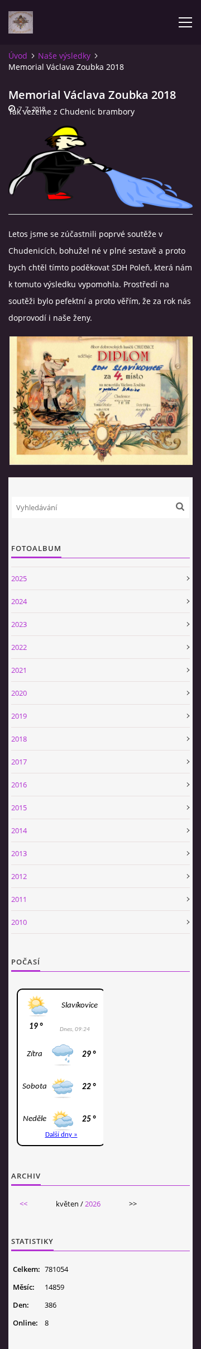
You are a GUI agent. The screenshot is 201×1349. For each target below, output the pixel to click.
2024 (19, 601)
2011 (19, 899)
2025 (19, 578)
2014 (19, 830)
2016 (19, 785)
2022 (19, 647)
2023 (19, 624)
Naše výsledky (64, 55)
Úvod (17, 55)
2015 (19, 807)
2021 (19, 670)
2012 (19, 876)
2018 (19, 739)
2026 (92, 1204)
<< (23, 1204)
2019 (19, 716)
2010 (19, 922)
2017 (19, 762)
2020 (19, 693)
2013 (19, 853)
